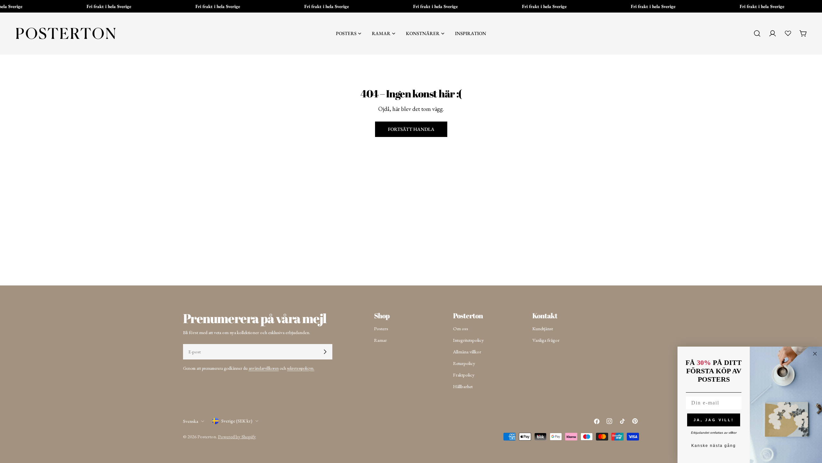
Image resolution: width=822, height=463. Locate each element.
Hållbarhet (463, 386)
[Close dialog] (815, 354)
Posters (381, 328)
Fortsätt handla (411, 129)
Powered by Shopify (237, 436)
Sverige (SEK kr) (236, 421)
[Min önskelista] (788, 33)
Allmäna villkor (467, 352)
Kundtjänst (542, 328)
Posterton (206, 436)
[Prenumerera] (325, 352)
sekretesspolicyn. (300, 368)
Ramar (380, 340)
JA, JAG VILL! (714, 420)
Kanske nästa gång (713, 445)
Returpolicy (464, 363)
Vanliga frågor (546, 340)
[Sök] (757, 33)
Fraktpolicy (464, 375)
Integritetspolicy (468, 340)
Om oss (460, 328)
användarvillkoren (264, 368)
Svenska (190, 421)
